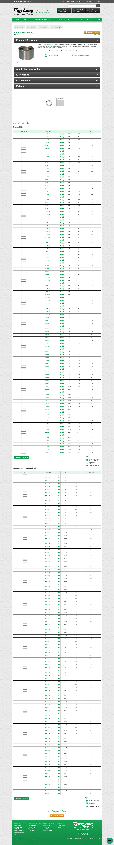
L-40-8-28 (47, 240)
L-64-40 (47, 337)
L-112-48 (47, 406)
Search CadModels (79, 10)
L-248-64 (47, 727)
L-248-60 (47, 724)
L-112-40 (47, 403)
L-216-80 (47, 635)
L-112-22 (47, 392)
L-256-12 (47, 741)
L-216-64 (47, 624)
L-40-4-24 (47, 211)
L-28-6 (47, 157)
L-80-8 (47, 343)
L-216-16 (47, 587)
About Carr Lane (86, 19)
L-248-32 (47, 704)
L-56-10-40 (47, 306)
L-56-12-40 (47, 308)
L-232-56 (47, 670)
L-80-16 (47, 351)
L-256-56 (47, 773)
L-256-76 (47, 787)
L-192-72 (47, 575)
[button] (57, 69)
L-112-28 (47, 397)
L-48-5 (47, 251)
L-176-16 (47, 435)
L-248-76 (47, 736)
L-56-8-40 (47, 303)
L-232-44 (47, 661)
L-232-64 (47, 675)
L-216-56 (47, 618)
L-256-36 (47, 759)
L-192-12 (47, 529)
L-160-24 (47, 483)
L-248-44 (47, 713)
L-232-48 (47, 664)
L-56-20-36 (47, 294)
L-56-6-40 (47, 300)
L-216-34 (47, 601)
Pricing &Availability (63, 10)
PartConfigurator (94, 10)
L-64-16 (47, 323)
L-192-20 (47, 535)
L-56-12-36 (47, 288)
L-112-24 (47, 395)
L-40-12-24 (47, 225)
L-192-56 (47, 564)
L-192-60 (47, 566)
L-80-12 (47, 349)
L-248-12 (47, 690)
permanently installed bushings (50, 44)
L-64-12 (47, 320)
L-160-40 (47, 498)
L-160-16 (47, 478)
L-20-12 (47, 148)
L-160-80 (47, 526)
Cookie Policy (76, 838)
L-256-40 (47, 762)
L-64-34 (47, 334)
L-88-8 (47, 360)
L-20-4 (47, 134)
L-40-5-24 (47, 214)
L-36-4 (47, 191)
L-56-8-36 (47, 283)
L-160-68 (47, 518)
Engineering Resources (42, 19)
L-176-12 (47, 432)
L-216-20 (47, 589)
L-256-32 (47, 756)
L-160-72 (47, 521)
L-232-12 (47, 638)
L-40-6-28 (47, 237)
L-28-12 (47, 165)
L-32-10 (47, 179)
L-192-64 (47, 569)
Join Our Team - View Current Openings (72, 1)
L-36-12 (47, 205)
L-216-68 (47, 627)
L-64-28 (47, 331)
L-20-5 (47, 136)
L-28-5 (47, 154)
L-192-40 (47, 552)
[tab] (57, 40)
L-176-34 (47, 446)
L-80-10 (47, 346)
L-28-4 (47, 151)
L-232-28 (47, 650)
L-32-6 (47, 174)
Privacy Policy (69, 838)
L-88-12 (47, 363)
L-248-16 (47, 693)
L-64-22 (47, 326)
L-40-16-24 (47, 228)
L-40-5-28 (47, 234)
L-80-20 (47, 354)
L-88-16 (47, 366)
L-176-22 (47, 438)
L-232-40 (47, 658)
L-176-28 (47, 443)
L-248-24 (47, 698)
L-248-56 (47, 721)
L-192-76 (47, 578)
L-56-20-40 (47, 314)
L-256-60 (47, 776)
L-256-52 (47, 770)
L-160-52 (47, 506)
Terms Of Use (83, 838)
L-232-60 (47, 673)
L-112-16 (47, 389)
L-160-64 (47, 515)
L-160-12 (47, 475)
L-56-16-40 (47, 311)
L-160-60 (47, 512)
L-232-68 (47, 678)
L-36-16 (47, 208)
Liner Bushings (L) (21, 123)
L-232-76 (47, 684)
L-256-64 (47, 779)
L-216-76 (47, 632)
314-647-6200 (43, 11)
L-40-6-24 (47, 217)
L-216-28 (47, 595)
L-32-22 (47, 188)
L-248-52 (47, 719)
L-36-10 (47, 202)
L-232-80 (47, 687)
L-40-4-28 (47, 231)
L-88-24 (47, 372)
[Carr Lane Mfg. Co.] (23, 11)
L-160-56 (47, 509)
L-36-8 (47, 200)
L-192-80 (47, 581)
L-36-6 (47, 197)
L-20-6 (47, 139)
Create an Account (90, 1)
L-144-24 (47, 417)
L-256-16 (47, 744)
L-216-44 (47, 609)
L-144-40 (47, 426)
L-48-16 (47, 263)
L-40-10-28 (47, 243)
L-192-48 (47, 558)
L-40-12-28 (47, 245)
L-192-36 (47, 549)
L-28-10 (47, 162)
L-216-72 (47, 630)
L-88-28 (47, 374)
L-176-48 (47, 452)
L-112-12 (47, 386)
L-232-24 (47, 647)
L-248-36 (47, 707)
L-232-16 (47, 641)
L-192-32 (47, 544)
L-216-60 (47, 621)
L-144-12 (47, 409)
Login (98, 1)
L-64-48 (47, 340)
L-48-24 (47, 268)
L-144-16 (47, 412)
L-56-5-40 (47, 297)
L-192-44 (47, 555)
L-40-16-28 (47, 248)
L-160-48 (47, 503)
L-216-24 (47, 592)
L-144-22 (47, 415)
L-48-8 (47, 257)
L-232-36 (47, 655)
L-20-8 (47, 142)
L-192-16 (47, 532)
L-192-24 (47, 538)
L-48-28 (47, 271)
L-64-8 (47, 317)
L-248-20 (47, 696)
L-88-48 (47, 383)
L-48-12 (47, 260)
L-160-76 (47, 523)
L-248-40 (47, 710)
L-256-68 (47, 782)
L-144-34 (47, 423)
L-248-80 (47, 739)
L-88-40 (47, 380)
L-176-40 (47, 449)
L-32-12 (47, 182)
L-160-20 (47, 480)
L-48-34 (47, 274)
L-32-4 (47, 168)
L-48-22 (47, 265)
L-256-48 (47, 767)
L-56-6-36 (47, 280)
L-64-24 (47, 329)
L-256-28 (47, 753)
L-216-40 (47, 607)
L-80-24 (47, 357)
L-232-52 (47, 667)
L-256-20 (47, 747)
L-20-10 (47, 145)
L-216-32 (47, 598)
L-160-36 (47, 495)
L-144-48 (47, 429)
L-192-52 (47, 561)
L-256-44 (47, 764)
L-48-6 (47, 254)
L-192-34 (47, 546)
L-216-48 (47, 612)
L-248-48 (47, 716)
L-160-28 (47, 486)
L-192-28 (47, 541)
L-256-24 (47, 750)
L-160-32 (47, 489)
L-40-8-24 (47, 220)
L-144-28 (47, 420)
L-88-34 (47, 377)
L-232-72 (47, 681)
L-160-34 (47, 492)
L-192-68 (47, 572)
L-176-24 (47, 440)
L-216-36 (47, 604)
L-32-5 (47, 171)
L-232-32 (47, 652)
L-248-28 (47, 701)
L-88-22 (47, 369)
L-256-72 (47, 784)
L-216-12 (47, 584)
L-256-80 (47, 790)
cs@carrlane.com (43, 13)
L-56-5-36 (47, 277)
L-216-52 (47, 615)
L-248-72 (47, 733)
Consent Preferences (92, 838)
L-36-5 (47, 194)
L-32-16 (47, 185)
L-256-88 (47, 793)
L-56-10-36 (47, 286)
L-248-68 (47, 730)
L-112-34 (47, 400)
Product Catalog (21, 19)
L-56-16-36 (47, 291)
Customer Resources (64, 19)
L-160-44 (47, 501)
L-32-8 (47, 177)
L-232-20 (47, 644)
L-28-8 (47, 159)
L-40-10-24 (47, 222)
